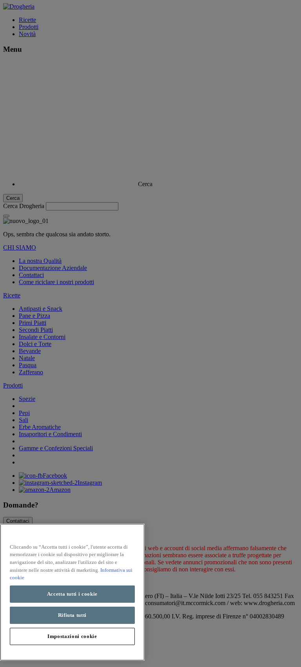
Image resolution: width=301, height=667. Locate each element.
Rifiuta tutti (72, 615)
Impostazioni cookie (72, 636)
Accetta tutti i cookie (72, 594)
